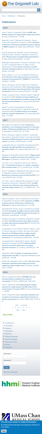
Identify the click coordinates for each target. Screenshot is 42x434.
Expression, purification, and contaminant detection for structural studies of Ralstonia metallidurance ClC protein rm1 (20, 127)
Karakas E (27, 40)
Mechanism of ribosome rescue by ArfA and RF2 (18, 175)
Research (8, 328)
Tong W (6, 231)
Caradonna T (29, 181)
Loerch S (11, 107)
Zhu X (6, 65)
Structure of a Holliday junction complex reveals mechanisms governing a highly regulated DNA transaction (18, 235)
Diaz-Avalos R (6, 137)
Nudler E (23, 137)
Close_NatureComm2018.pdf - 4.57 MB (16, 59)
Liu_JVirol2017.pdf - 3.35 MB (29, 167)
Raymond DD (20, 181)
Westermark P (6, 109)
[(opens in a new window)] (21, 383)
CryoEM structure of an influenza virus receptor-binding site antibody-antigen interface (20, 185)
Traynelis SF (6, 42)
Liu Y (3, 163)
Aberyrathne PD (7, 125)
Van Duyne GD (28, 231)
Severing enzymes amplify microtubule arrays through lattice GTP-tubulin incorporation (21, 89)
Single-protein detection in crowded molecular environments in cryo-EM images (21, 157)
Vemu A (4, 85)
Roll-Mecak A (17, 87)
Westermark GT (17, 109)
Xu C (15, 229)
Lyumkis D (7, 97)
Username (7, 353)
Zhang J (34, 40)
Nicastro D (33, 75)
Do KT (36, 181)
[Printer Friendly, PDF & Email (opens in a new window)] (7, 315)
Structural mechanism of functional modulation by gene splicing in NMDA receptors (21, 44)
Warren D (26, 229)
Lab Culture (9, 325)
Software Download (11, 336)
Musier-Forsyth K (26, 95)
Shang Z (10, 75)
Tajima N (5, 198)
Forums (7, 344)
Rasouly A (11, 135)
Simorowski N (25, 198)
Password (7, 360)
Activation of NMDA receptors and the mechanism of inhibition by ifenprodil (20, 203)
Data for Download (11, 339)
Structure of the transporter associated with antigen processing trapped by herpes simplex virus (21, 263)
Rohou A (10, 32)
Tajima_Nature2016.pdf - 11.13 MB (23, 205)
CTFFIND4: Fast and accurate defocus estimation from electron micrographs (18, 279)
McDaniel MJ (19, 40)
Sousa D (14, 173)
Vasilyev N (18, 135)
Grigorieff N (17, 32)
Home (4, 16)
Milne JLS (20, 65)
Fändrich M (33, 54)
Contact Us (8, 347)
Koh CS (15, 209)
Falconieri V (25, 62)
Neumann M (12, 52)
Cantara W (11, 95)
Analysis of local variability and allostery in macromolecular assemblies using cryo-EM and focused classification (21, 99)
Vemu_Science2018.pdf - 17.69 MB (26, 91)
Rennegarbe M (20, 107)
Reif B (11, 54)
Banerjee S (33, 62)
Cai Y (12, 163)
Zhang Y (27, 241)
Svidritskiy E (12, 171)
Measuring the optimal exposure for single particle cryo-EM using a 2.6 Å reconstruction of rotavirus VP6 (19, 287)
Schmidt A (20, 52)
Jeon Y (18, 95)
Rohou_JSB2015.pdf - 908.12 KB (24, 281)
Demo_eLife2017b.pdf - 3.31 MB (21, 141)
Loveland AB (34, 135)
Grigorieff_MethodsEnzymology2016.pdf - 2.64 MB (21, 256)
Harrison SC (26, 163)
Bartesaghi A (6, 62)
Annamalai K (34, 52)
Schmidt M (5, 54)
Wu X (33, 65)
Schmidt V (17, 54)
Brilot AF (20, 229)
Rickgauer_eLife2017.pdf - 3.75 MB (24, 159)
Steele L (33, 229)
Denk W (21, 155)
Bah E (13, 241)
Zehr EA (18, 85)
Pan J (7, 163)
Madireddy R (21, 171)
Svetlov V (26, 135)
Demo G (4, 135)
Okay (4, 431)
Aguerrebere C (15, 62)
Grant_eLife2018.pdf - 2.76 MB (14, 36)
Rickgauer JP (6, 155)
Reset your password (10, 372)
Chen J (21, 261)
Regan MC (5, 40)
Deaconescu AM (7, 87)
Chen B (33, 163)
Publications (11, 16)
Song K (4, 75)
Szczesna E (11, 85)
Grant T (4, 32)
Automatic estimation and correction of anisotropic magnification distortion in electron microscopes (20, 297)
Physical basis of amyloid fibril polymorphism (22, 57)
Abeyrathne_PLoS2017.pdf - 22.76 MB (16, 131)
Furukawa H (23, 42)
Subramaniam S (7, 67)
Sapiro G (27, 65)
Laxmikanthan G (7, 229)
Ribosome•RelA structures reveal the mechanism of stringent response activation (18, 245)
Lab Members (9, 323)
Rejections (8, 334)
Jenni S (12, 181)
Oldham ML (5, 261)
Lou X (19, 75)
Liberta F (5, 107)
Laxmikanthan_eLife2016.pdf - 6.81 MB (26, 237)
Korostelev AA (31, 137)
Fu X (15, 75)
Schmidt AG (5, 183)
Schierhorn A (29, 107)
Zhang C (5, 95)
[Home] (21, 3)
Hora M (26, 52)
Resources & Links (11, 342)
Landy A (20, 231)
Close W (4, 52)
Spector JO (25, 85)
